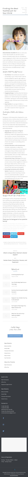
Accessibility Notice (14, 475)
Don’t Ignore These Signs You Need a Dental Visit (19, 306)
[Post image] (6, 276)
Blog (9, 242)
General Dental (19, 242)
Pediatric (24, 242)
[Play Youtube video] (15, 187)
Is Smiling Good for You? (18, 274)
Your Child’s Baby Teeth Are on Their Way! (19, 283)
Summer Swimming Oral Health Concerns (19, 291)
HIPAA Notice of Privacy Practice (17, 473)
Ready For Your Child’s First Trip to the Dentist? (19, 298)
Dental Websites (19, 472)
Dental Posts (12, 242)
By (11, 243)
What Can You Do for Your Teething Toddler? (18, 314)
